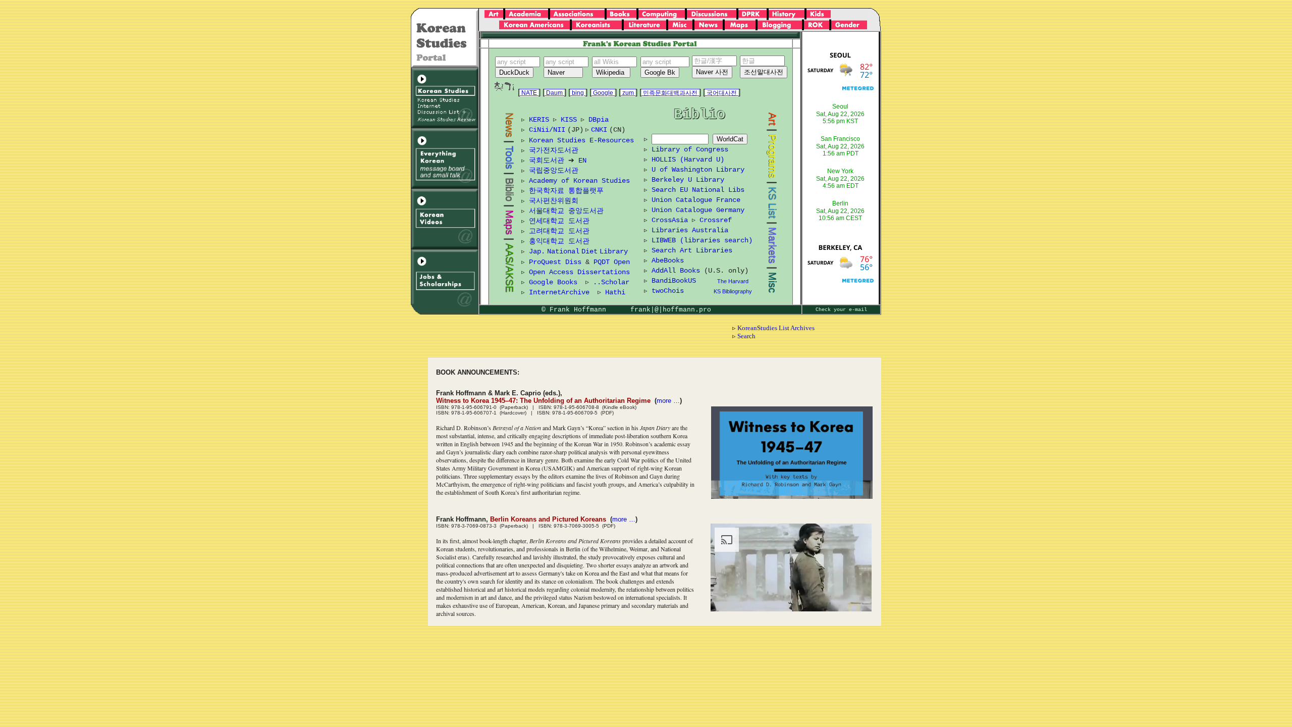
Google (603, 92)
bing (577, 92)
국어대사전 (721, 92)
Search (746, 336)
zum (628, 92)
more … (668, 400)
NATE (529, 92)
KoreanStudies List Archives (776, 328)
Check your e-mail (841, 310)
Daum (554, 92)
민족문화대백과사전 (670, 92)
